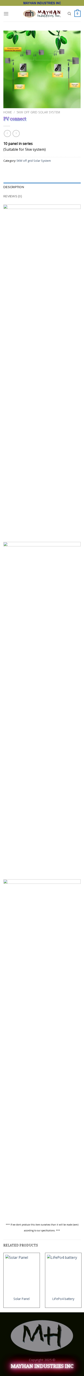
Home (7, 112)
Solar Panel (21, 1299)
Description (13, 187)
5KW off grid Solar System (38, 112)
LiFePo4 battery (63, 1299)
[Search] (69, 13)
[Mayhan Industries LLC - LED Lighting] (42, 14)
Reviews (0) (12, 196)
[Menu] (6, 13)
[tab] (42, 187)
